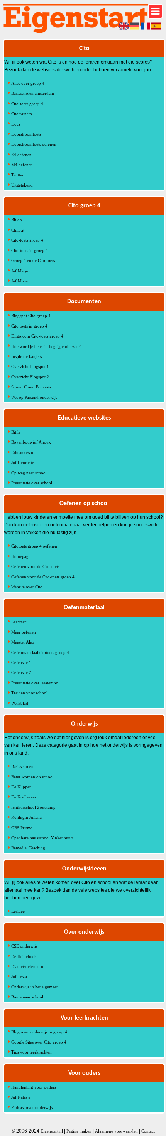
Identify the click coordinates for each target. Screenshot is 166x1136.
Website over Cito (26, 587)
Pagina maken (78, 1131)
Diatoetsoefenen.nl (27, 966)
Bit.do (16, 219)
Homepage (20, 556)
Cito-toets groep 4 (27, 103)
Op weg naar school (29, 473)
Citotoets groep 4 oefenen (34, 546)
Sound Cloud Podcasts (31, 387)
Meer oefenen (23, 632)
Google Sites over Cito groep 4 (38, 1042)
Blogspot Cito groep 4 (31, 315)
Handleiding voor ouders (33, 1087)
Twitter (17, 175)
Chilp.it (17, 230)
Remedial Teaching (28, 847)
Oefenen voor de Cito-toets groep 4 (43, 577)
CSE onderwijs (24, 946)
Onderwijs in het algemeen (35, 987)
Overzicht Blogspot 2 (30, 377)
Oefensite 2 (21, 672)
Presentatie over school (31, 483)
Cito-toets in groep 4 (29, 250)
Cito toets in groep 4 (29, 326)
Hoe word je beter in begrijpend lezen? (46, 346)
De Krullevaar (23, 797)
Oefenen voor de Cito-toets (35, 566)
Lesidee (18, 911)
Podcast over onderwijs (32, 1107)
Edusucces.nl (22, 452)
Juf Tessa (19, 976)
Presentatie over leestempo (34, 683)
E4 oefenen (21, 154)
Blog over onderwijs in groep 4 (39, 1032)
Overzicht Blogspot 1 (30, 366)
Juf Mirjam (21, 281)
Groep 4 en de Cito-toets (33, 260)
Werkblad (19, 703)
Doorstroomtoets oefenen (33, 144)
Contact (148, 1131)
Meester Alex (22, 642)
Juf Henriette (22, 462)
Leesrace (19, 621)
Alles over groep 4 (27, 83)
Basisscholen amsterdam (32, 93)
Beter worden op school (32, 777)
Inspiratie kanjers (26, 356)
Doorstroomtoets (26, 134)
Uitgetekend (22, 185)
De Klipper (21, 787)
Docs (15, 124)
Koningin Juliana (26, 817)
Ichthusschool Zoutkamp (33, 807)
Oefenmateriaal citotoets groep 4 (40, 652)
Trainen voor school (29, 693)
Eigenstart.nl (52, 1131)
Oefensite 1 (21, 662)
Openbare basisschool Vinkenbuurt (42, 837)
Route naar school (27, 997)
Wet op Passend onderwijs (34, 397)
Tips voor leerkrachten (31, 1052)
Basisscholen (22, 766)
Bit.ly (16, 432)
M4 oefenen (22, 164)
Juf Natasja (20, 1097)
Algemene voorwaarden (116, 1131)
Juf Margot (21, 271)
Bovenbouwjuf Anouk (31, 442)
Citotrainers (21, 113)
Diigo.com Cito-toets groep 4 (37, 336)
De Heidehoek (24, 956)
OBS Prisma (21, 827)
